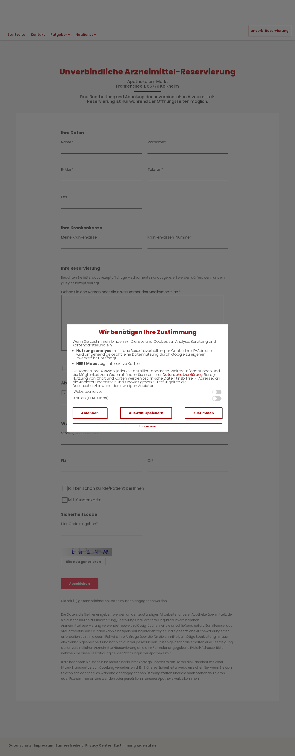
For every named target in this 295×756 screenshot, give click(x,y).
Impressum (147, 426)
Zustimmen (203, 413)
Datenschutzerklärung (183, 374)
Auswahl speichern (146, 413)
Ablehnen (90, 413)
